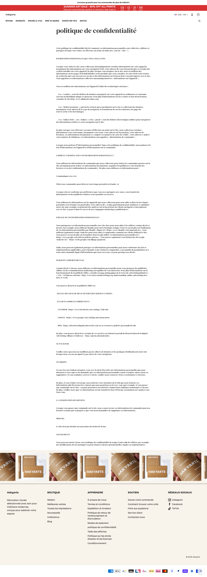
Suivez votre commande (140, 500)
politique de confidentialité (102, 527)
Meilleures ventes (56, 504)
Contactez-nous (136, 517)
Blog (49, 521)
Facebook (177, 504)
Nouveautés (53, 512)
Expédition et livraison (99, 508)
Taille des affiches (97, 531)
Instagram (177, 500)
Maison (51, 500)
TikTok (175, 508)
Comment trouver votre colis (143, 504)
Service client (135, 512)
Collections (53, 517)
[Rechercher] (199, 21)
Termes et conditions (99, 504)
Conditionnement (97, 543)
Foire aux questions (138, 508)
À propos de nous (97, 500)
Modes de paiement (98, 523)
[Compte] (192, 15)
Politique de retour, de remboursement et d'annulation (99, 515)
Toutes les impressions (59, 508)
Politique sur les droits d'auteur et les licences (100, 537)
